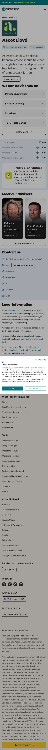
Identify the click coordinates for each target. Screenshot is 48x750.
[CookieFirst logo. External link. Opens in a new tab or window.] (3, 362)
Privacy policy (40, 359)
